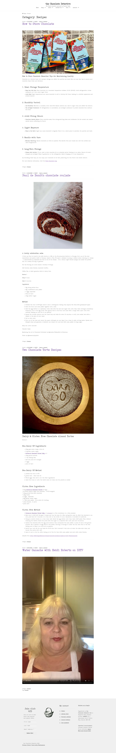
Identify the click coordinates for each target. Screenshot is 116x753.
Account (75, 7)
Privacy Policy (26, 745)
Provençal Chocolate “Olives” (34, 489)
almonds (49, 513)
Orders (63, 711)
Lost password (65, 722)
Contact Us (59, 7)
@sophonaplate (73, 535)
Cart (67, 7)
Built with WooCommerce (38, 745)
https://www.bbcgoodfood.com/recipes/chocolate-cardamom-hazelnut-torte (49, 535)
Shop (42, 7)
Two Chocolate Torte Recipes (41, 350)
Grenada (26, 690)
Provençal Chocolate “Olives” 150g (35, 453)
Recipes (29, 166)
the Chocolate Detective (58, 4)
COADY (35, 21)
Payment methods (66, 716)
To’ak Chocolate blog (51, 161)
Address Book (64, 714)
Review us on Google (84, 705)
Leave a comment (43, 21)
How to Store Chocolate (38, 24)
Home (37, 7)
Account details (65, 719)
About (49, 7)
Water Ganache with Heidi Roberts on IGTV (52, 550)
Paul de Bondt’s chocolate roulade (46, 175)
